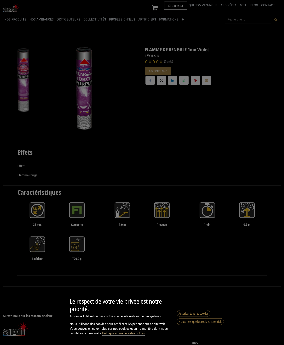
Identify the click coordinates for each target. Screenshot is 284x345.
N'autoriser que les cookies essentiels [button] (200, 321)
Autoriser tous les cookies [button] (193, 313)
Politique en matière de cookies (123, 333)
